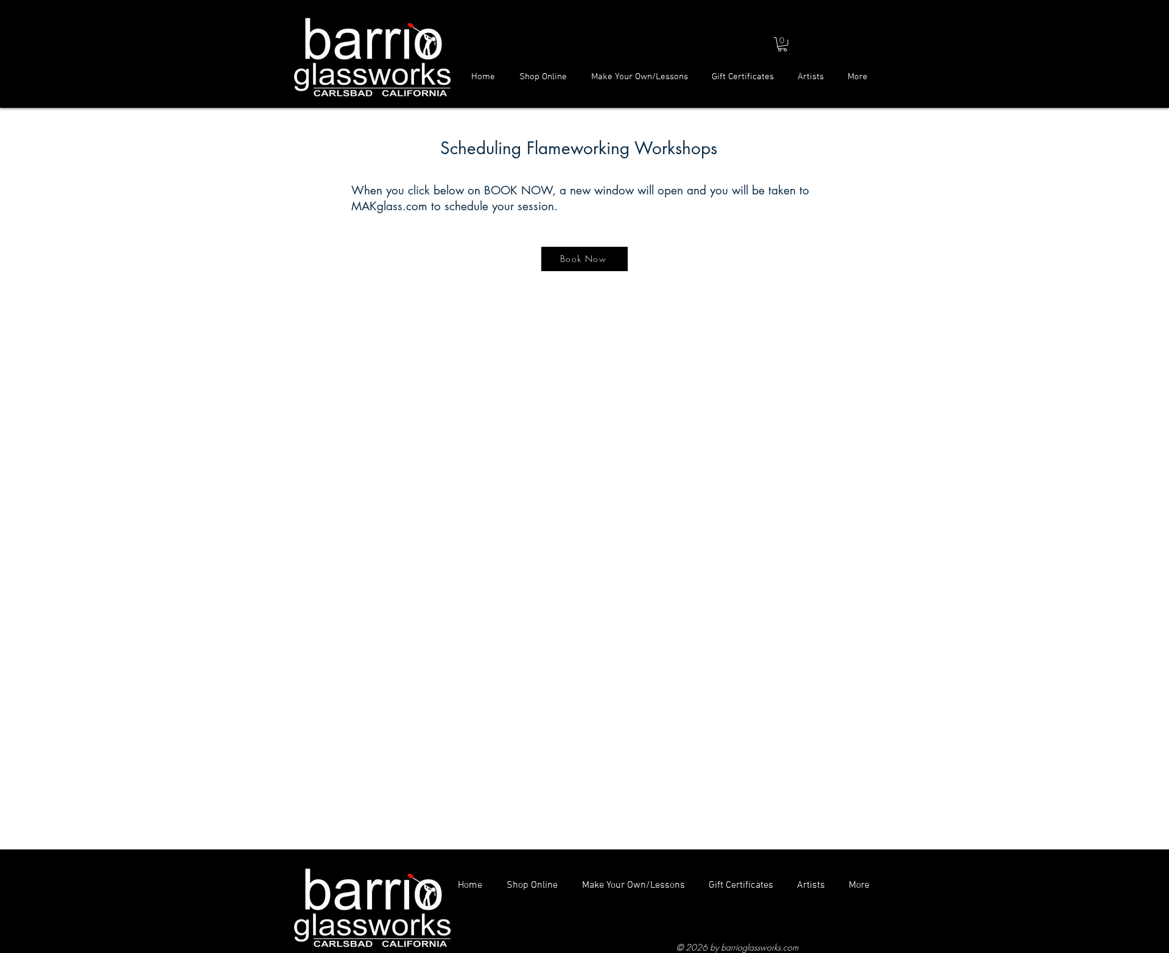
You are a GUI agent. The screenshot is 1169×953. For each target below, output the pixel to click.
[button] (782, 44)
